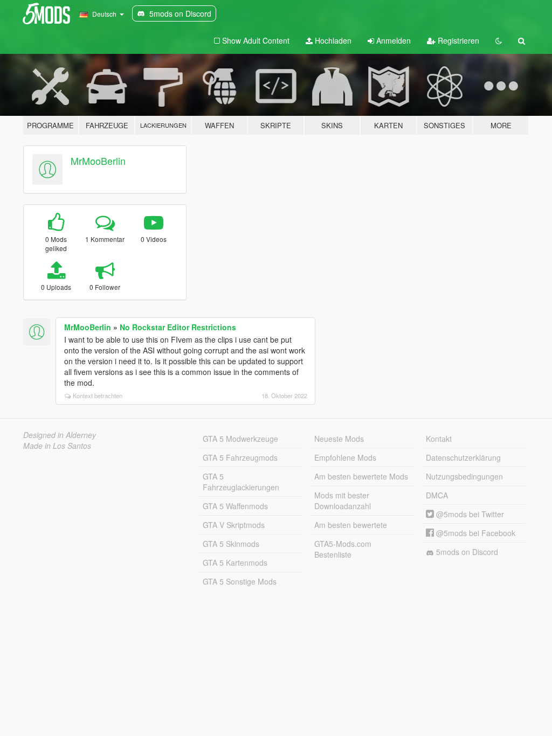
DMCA (437, 495)
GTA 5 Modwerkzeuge (240, 438)
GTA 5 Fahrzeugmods (240, 457)
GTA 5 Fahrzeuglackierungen (241, 481)
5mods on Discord (466, 551)
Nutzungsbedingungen (464, 476)
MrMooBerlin (98, 161)
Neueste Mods (339, 438)
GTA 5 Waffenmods (235, 506)
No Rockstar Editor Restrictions (178, 327)
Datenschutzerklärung (463, 457)
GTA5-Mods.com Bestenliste (342, 549)
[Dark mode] (498, 40)
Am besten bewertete (350, 524)
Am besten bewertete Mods (361, 476)
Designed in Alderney (59, 434)
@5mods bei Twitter (469, 514)
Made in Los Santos (57, 445)
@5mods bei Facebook (474, 532)
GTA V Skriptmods (234, 524)
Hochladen (332, 40)
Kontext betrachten (97, 395)
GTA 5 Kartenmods (235, 562)
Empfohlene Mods (345, 457)
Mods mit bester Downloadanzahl (342, 500)
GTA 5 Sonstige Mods (240, 581)
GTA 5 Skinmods (231, 543)
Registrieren (457, 40)
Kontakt (439, 438)
